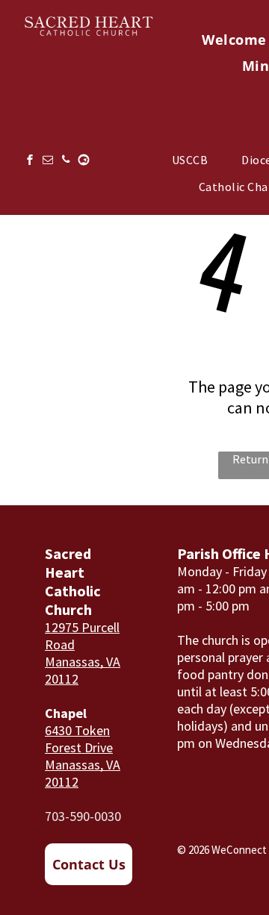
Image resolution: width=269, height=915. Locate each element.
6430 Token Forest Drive (79, 739)
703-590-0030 (83, 816)
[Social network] (83, 161)
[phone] (65, 161)
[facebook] (29, 161)
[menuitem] (195, 159)
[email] (47, 161)
